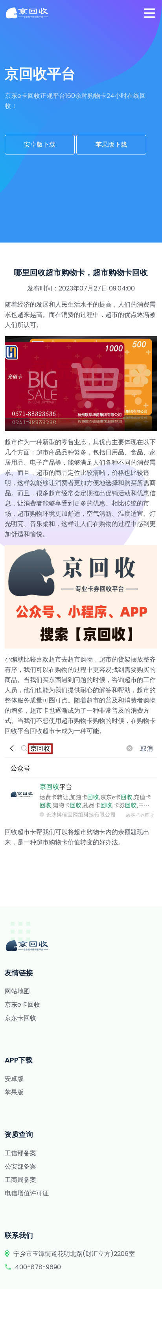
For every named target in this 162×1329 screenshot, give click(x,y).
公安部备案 (20, 1166)
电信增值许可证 (27, 1193)
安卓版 (14, 1078)
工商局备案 (20, 1179)
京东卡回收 (20, 1017)
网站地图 (17, 991)
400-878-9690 (38, 1267)
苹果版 (14, 1092)
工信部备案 (20, 1153)
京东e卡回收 (22, 1004)
